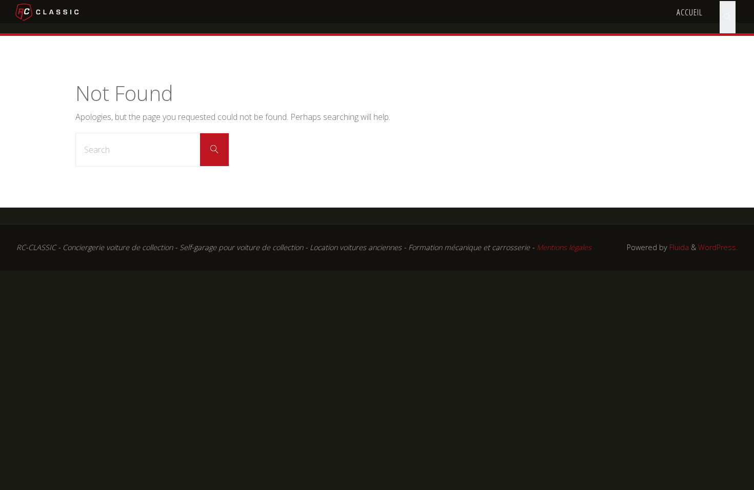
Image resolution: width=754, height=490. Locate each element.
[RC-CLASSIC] (47, 11)
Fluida (678, 247)
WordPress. (718, 247)
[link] (727, 11)
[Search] (214, 149)
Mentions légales (564, 247)
